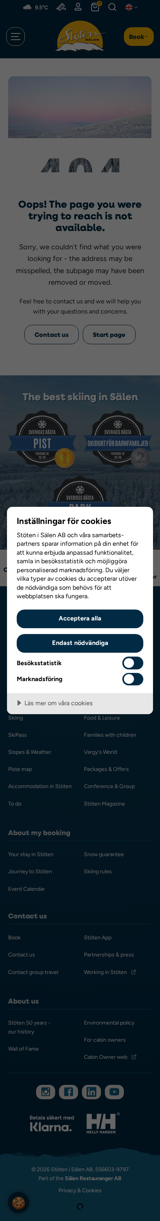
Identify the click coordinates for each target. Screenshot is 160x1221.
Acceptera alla (80, 618)
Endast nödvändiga (80, 642)
